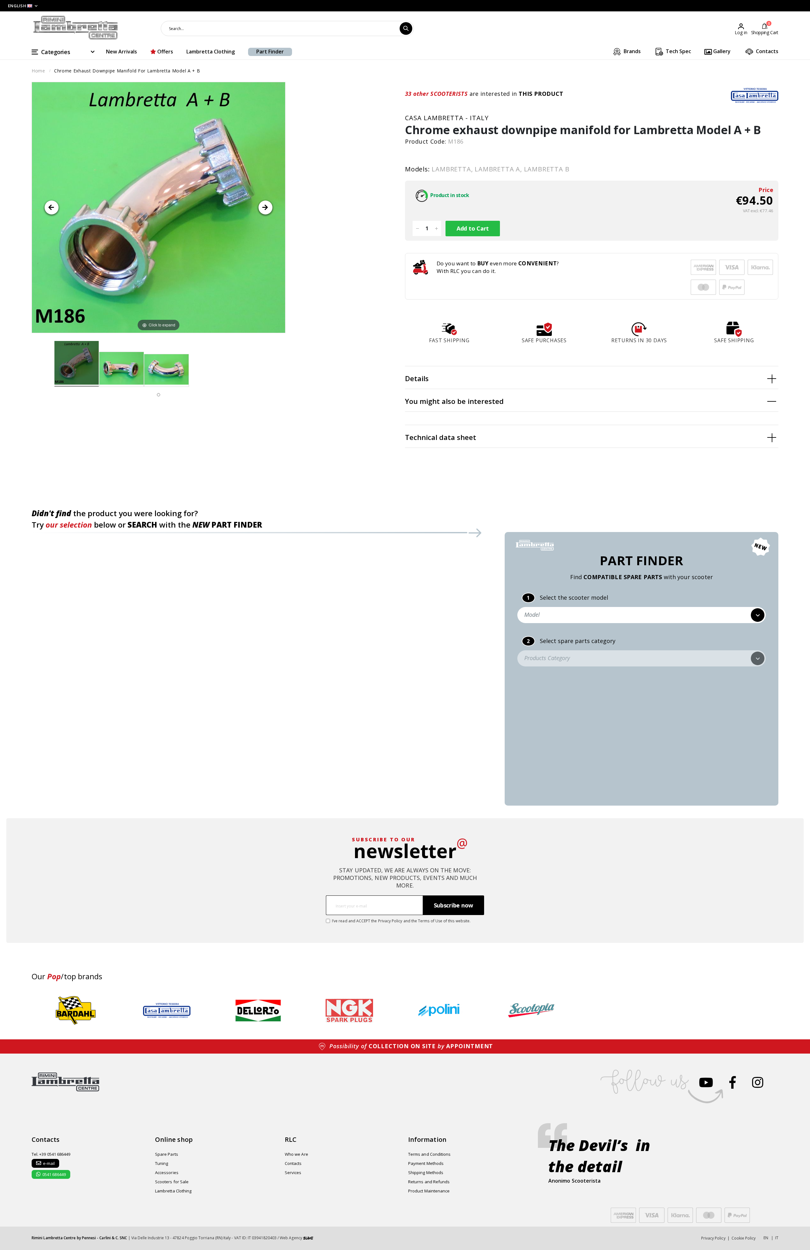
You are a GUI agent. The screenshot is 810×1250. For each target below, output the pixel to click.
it (776, 1238)
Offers (164, 51)
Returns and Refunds (429, 1182)
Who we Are (296, 1154)
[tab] (591, 377)
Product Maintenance (429, 1191)
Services (293, 1172)
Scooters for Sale (172, 1182)
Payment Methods (426, 1163)
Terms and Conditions (429, 1154)
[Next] (265, 207)
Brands (631, 51)
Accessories (166, 1172)
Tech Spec (677, 51)
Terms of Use (430, 921)
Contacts (766, 51)
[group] (76, 1010)
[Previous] (52, 207)
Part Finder (270, 51)
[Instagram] (757, 1082)
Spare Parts (166, 1154)
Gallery (721, 51)
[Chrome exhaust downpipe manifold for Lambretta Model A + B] (76, 364)
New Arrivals (121, 51)
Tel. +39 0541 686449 (51, 1154)
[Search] (406, 28)
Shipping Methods (425, 1172)
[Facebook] (732, 1082)
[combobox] (287, 28)
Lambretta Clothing (210, 51)
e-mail (49, 1163)
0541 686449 (54, 1174)
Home (38, 71)
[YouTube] (706, 1082)
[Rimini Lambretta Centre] (76, 27)
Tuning (161, 1163)
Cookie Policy (744, 1238)
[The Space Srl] (308, 1238)
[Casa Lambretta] (754, 95)
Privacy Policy (390, 921)
